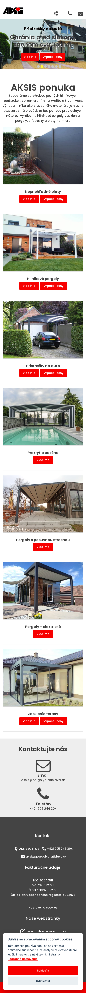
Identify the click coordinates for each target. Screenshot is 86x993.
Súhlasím (43, 970)
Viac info (45, 57)
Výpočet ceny (53, 199)
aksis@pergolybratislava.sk (46, 857)
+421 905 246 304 (60, 849)
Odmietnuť (43, 981)
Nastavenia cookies (43, 908)
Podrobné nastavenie (23, 958)
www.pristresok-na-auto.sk (46, 931)
